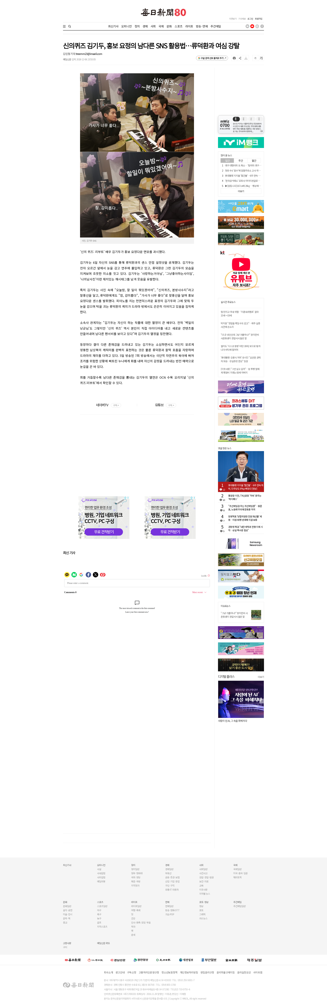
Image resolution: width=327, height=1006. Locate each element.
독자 (133, 926)
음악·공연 (67, 910)
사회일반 (203, 869)
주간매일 (216, 26)
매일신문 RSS (103, 943)
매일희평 (101, 881)
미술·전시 (67, 914)
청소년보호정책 (169, 972)
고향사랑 (67, 943)
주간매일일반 (239, 906)
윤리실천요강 (244, 972)
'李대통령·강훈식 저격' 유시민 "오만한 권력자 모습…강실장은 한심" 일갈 (241, 359)
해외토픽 (237, 877)
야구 (99, 910)
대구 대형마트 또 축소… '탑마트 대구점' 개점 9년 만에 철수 (252, 165)
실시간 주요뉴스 (228, 302)
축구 (99, 914)
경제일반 (169, 869)
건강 (133, 918)
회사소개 (108, 972)
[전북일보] (231, 960)
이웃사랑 (203, 889)
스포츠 (178, 26)
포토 (201, 910)
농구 (99, 918)
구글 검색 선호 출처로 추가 (212, 58)
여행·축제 (135, 910)
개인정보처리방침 (189, 972)
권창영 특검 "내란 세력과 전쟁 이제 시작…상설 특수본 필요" (245, 528)
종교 (65, 922)
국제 (161, 26)
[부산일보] (209, 960)
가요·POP (169, 914)
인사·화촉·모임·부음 (140, 922)
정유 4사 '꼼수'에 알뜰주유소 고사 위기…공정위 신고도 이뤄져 (253, 170)
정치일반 (135, 869)
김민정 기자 (69, 54)
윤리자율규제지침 (226, 972)
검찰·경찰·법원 (206, 877)
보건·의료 (203, 881)
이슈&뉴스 (225, 606)
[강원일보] (95, 960)
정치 (137, 26)
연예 (167, 902)
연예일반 (169, 906)
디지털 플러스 (226, 676)
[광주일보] (163, 959)
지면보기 (233, 18)
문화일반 (67, 906)
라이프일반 (136, 906)
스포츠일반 (102, 906)
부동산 (168, 873)
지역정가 (135, 885)
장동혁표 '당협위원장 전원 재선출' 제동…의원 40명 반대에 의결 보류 (245, 518)
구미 (65, 947)
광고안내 (119, 972)
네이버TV (107, 404)
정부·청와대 (136, 873)
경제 (145, 26)
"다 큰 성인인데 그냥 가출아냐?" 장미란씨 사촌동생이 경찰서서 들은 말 (240, 336)
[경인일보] (141, 960)
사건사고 (203, 873)
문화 (169, 26)
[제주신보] (254, 960)
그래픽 (202, 914)
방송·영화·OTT (172, 910)
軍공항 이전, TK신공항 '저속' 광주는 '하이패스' (244, 497)
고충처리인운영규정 (149, 972)
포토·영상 (203, 902)
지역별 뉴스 (204, 893)
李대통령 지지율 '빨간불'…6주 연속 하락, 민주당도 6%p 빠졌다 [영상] (257, 175)
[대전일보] (186, 960)
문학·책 (66, 918)
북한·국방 (135, 881)
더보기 (261, 677)
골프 (99, 922)
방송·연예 (202, 26)
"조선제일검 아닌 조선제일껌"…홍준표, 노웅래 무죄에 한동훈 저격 (245, 507)
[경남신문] (118, 960)
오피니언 (126, 26)
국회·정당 (135, 877)
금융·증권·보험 (172, 877)
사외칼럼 (101, 877)
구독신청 (131, 972)
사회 (153, 26)
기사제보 (242, 18)
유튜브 (164, 404)
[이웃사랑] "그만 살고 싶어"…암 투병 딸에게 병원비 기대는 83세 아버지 (240, 370)
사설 (99, 869)
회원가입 (258, 18)
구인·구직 (169, 885)
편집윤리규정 (207, 972)
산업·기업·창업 (172, 881)
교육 (201, 885)
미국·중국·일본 (240, 873)
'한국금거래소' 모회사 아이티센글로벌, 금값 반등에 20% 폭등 (253, 180)
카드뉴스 (203, 918)
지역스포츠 (102, 926)
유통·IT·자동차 (171, 889)
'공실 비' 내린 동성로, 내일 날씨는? (234, 720)
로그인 (250, 18)
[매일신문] (73, 960)
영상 (201, 906)
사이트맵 (257, 972)
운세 (133, 935)
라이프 (189, 26)
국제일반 (237, 869)
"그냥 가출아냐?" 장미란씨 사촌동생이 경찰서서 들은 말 (234, 614)
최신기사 (113, 26)
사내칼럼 (101, 873)
